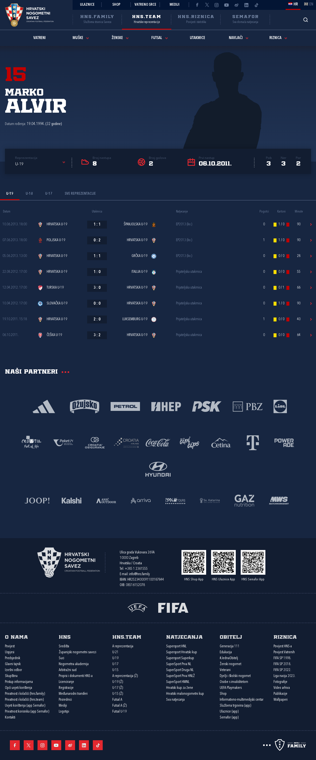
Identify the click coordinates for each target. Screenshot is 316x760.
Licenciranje (66, 682)
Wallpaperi (281, 700)
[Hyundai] (158, 469)
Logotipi (64, 712)
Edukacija (226, 652)
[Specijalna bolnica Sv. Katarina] (210, 500)
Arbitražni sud (68, 670)
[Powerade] (284, 442)
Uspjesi (9, 652)
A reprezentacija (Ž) (125, 676)
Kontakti (10, 717)
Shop (116, 5)
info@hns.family (139, 574)
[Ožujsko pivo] (84, 406)
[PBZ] (247, 406)
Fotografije (280, 682)
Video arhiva (282, 688)
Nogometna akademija (74, 664)
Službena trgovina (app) (235, 706)
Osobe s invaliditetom (234, 682)
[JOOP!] (37, 500)
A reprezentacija (122, 646)
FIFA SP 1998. (282, 658)
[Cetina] (221, 442)
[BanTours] (175, 500)
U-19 (115, 658)
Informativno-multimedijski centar (241, 700)
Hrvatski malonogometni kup (185, 694)
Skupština (11, 676)
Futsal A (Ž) (119, 706)
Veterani (225, 670)
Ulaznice (87, 5)
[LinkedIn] (246, 5)
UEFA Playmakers (231, 688)
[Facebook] (197, 5)
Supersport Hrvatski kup (181, 652)
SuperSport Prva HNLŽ (180, 676)
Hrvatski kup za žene (179, 688)
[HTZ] (31, 442)
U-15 (115, 670)
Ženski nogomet (230, 664)
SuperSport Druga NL (180, 670)
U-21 (115, 652)
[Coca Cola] (158, 442)
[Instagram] (217, 5)
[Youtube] (227, 5)
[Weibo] (236, 5)
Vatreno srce (145, 5)
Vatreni (39, 38)
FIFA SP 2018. (282, 664)
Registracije (66, 688)
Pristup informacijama (19, 682)
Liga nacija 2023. (284, 676)
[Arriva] (140, 500)
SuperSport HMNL (177, 682)
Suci (61, 658)
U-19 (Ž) (117, 682)
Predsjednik (12, 658)
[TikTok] (256, 5)
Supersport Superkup (180, 658)
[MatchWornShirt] (279, 500)
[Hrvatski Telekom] (253, 442)
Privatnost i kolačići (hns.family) (25, 694)
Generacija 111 (229, 646)
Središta (64, 646)
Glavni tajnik (13, 664)
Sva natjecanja (175, 700)
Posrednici (65, 700)
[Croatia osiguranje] (95, 442)
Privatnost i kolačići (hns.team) (24, 700)
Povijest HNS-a (283, 646)
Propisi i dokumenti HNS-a (76, 676)
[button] (41, 164)
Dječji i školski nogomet (235, 676)
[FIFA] (173, 607)
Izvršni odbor (13, 670)
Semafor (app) (229, 717)
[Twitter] (207, 5)
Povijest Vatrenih (284, 652)
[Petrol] (125, 406)
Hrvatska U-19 (57, 224)
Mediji (174, 5)
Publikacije (280, 694)
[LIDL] (280, 406)
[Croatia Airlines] (126, 442)
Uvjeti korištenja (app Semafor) (25, 706)
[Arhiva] (305, 20)
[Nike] (43, 406)
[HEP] (166, 406)
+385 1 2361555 (136, 569)
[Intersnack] (189, 442)
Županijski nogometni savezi (77, 652)
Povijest (10, 646)
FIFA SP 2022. (282, 670)
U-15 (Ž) (117, 694)
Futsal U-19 (119, 712)
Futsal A (117, 700)
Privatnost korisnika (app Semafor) (27, 712)
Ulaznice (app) (229, 712)
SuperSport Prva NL (178, 664)
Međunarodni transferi (73, 694)
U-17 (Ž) (117, 688)
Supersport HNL (176, 646)
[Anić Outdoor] (106, 500)
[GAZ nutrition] (244, 500)
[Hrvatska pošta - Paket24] (63, 442)
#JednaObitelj (229, 658)
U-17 (115, 664)
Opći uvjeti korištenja (18, 688)
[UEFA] (137, 607)
